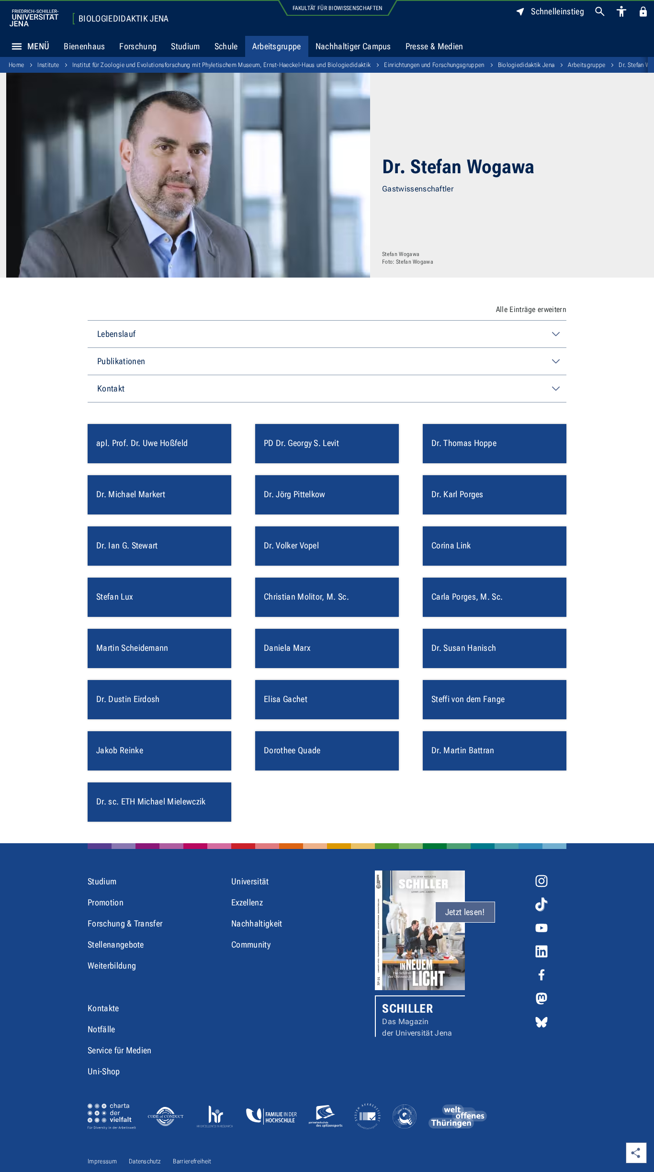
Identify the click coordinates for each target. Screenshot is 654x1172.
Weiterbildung (112, 965)
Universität (250, 881)
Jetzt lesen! (465, 912)
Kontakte (103, 1008)
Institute (48, 64)
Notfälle (101, 1029)
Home (16, 64)
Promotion (106, 902)
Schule (226, 46)
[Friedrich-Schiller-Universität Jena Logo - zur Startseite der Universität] (34, 18)
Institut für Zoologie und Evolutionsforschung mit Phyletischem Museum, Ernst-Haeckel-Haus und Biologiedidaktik (221, 64)
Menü (38, 46)
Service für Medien (120, 1050)
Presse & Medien (434, 46)
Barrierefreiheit (192, 1161)
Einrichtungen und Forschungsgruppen (434, 64)
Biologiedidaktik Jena (124, 18)
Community (251, 944)
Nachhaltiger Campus (353, 46)
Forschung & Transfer (125, 923)
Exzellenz (247, 902)
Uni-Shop (104, 1071)
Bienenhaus (84, 46)
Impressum (102, 1161)
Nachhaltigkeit (256, 923)
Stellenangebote (116, 944)
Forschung (138, 46)
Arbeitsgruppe (276, 46)
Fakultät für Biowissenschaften (338, 8)
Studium (185, 46)
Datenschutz (145, 1161)
